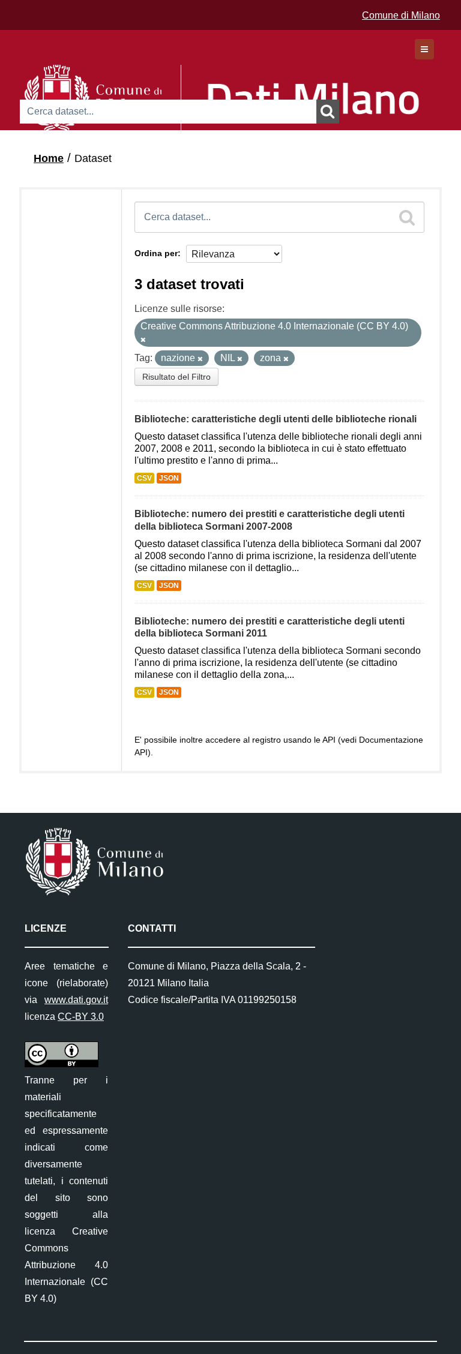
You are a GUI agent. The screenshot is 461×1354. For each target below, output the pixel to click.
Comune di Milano (401, 15)
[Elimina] (143, 339)
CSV (144, 478)
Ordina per (156, 253)
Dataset (93, 158)
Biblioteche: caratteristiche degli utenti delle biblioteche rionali (275, 419)
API (329, 739)
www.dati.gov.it (76, 1000)
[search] (407, 217)
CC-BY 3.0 (81, 1016)
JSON (169, 478)
